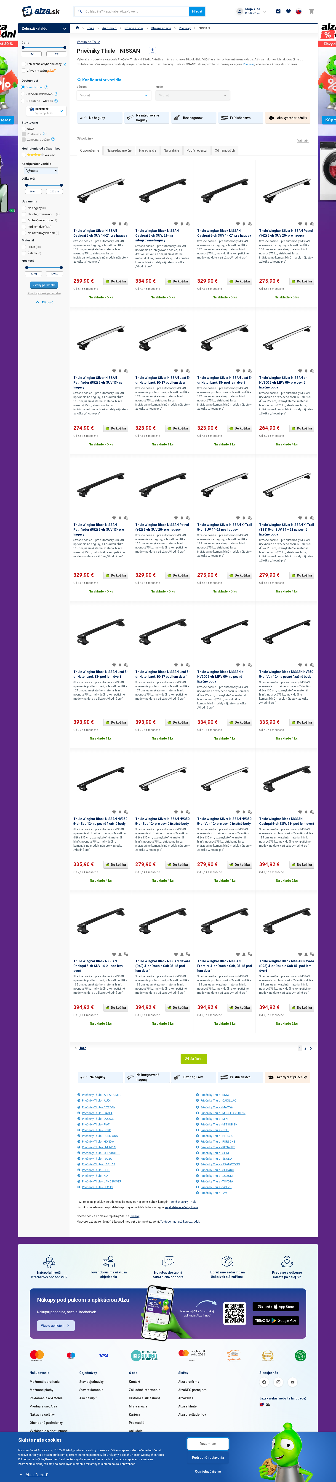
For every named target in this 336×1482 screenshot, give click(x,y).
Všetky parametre (44, 285)
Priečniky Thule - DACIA (97, 1113)
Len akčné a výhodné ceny (44, 64)
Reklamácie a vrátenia (46, 1398)
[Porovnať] (126, 224)
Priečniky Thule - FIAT (95, 1124)
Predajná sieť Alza (43, 1406)
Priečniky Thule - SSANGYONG (220, 1164)
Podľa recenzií (197, 150)
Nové (30, 129)
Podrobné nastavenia (208, 1457)
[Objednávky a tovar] (278, 11)
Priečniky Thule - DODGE (98, 1118)
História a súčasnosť (144, 1398)
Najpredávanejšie (119, 150)
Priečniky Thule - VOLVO (216, 1187)
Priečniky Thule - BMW (215, 1095)
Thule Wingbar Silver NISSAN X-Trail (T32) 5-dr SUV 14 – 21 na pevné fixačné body (286, 529)
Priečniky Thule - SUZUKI (217, 1175)
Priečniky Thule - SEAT (215, 1153)
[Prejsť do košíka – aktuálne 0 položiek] (311, 11)
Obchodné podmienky (46, 1423)
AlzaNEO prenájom (192, 1390)
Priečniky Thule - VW (214, 1193)
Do (64, 47)
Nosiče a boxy (134, 28)
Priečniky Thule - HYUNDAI (99, 1147)
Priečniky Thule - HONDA (98, 1141)
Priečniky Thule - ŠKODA (216, 1158)
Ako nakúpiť (88, 1398)
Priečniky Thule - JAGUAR (98, 1164)
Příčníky (134, 1216)
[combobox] (131, 11)
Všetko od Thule (88, 42)
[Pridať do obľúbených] (114, 224)
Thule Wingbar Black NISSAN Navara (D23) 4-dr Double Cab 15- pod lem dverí (286, 965)
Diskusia (303, 141)
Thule (90, 28)
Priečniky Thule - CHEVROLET (101, 1153)
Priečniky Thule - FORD (96, 1130)
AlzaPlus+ (185, 1398)
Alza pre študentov (192, 1414)
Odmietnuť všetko (208, 1471)
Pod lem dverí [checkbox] (36, 226)
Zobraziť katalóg (34, 28)
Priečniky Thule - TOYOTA (217, 1181)
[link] (44, 302)
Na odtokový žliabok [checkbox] (41, 233)
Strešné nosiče (161, 28)
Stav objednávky (91, 1382)
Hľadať (197, 11)
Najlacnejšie (147, 150)
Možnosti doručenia (45, 1382)
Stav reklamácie (91, 1390)
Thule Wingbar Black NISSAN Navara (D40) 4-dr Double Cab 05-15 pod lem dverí (162, 965)
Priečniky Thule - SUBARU (217, 1170)
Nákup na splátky (42, 1414)
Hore (82, 1048)
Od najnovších (225, 150)
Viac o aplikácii (52, 1325)
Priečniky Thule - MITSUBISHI (219, 1124)
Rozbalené (34, 134)
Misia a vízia (138, 1406)
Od (23, 47)
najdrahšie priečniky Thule (181, 1207)
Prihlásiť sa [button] (252, 13)
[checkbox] (44, 64)
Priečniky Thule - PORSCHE (218, 1141)
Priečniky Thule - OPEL (215, 1130)
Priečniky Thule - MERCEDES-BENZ (223, 1113)
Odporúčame (89, 150)
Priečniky (185, 28)
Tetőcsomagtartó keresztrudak (180, 1221)
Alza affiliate (187, 1406)
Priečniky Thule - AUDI (96, 1100)
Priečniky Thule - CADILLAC (218, 1100)
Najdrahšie (171, 150)
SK (268, 1404)
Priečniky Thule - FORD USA (100, 1136)
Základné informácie (144, 1390)
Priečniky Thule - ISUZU (97, 1158)
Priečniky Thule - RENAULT (218, 1147)
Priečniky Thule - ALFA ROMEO (102, 1095)
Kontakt (134, 1382)
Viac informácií (37, 1475)
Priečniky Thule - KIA (95, 1175)
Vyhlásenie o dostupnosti (49, 1431)
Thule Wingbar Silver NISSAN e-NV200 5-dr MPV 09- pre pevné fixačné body (283, 382)
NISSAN (204, 28)
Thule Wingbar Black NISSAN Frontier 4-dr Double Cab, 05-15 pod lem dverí (224, 965)
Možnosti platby (41, 1390)
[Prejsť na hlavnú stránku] (41, 11)
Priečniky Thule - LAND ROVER (101, 1181)
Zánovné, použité (38, 139)
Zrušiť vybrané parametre (44, 293)
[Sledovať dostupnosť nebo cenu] (120, 224)
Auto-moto (109, 28)
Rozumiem (208, 1444)
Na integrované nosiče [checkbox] (41, 214)
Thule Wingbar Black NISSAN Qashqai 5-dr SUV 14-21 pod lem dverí (98, 965)
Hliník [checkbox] (31, 247)
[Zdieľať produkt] (152, 50)
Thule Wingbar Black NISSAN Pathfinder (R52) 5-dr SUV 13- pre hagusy (98, 529)
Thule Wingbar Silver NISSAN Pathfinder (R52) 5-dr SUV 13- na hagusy (98, 382)
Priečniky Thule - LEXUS (97, 1187)
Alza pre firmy (188, 1382)
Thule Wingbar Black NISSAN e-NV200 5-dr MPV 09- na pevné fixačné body (221, 676)
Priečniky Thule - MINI (214, 1118)
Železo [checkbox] (32, 253)
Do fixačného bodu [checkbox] (40, 220)
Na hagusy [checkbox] (35, 208)
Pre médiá (136, 1423)
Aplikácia (136, 1431)
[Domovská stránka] (77, 28)
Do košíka (118, 281)
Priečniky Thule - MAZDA (217, 1107)
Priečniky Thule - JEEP (96, 1170)
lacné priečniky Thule (183, 1201)
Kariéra (134, 1414)
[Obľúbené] (288, 11)
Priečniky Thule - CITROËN (98, 1107)
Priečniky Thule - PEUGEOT (218, 1136)
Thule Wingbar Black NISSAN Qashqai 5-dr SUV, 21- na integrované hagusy (157, 235)
